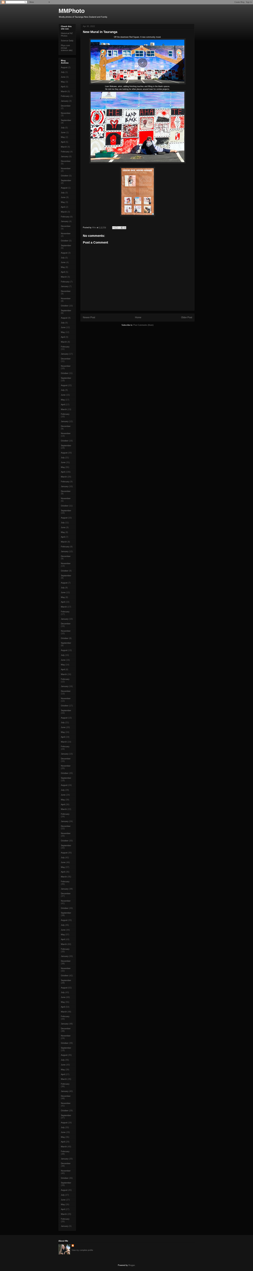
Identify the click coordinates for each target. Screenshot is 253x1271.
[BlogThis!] (116, 227)
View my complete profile (82, 1250)
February (65, 96)
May (63, 82)
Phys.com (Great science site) (66, 48)
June (63, 77)
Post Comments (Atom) (143, 325)
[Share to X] (119, 227)
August (64, 67)
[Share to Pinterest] (124, 227)
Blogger (131, 1265)
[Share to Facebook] (121, 227)
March (64, 91)
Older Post (186, 317)
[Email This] (113, 227)
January (64, 101)
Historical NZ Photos (67, 34)
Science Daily (67, 40)
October (64, 175)
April (63, 86)
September (66, 120)
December (66, 106)
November (66, 113)
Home (138, 317)
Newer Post (89, 317)
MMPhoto (72, 11)
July (63, 72)
